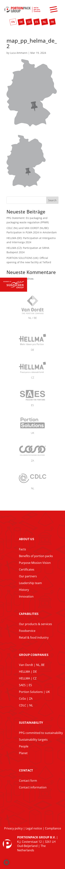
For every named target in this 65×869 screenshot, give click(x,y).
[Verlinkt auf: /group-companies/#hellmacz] (32, 373)
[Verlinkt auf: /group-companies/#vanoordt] (32, 324)
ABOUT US (26, 539)
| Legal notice (32, 828)
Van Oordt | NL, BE (32, 665)
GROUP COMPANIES (33, 655)
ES (36, 22)
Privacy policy (13, 828)
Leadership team (30, 583)
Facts (22, 549)
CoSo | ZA (25, 699)
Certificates (26, 569)
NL (44, 22)
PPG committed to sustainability (41, 733)
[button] (6, 862)
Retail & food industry (34, 637)
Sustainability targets (33, 740)
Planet (23, 753)
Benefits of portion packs (36, 556)
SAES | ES (25, 685)
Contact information (33, 787)
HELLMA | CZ (27, 678)
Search (52, 200)
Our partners (28, 576)
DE (21, 22)
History (24, 590)
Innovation (26, 596)
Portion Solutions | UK (34, 692)
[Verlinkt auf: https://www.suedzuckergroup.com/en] (13, 290)
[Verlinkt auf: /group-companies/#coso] (32, 456)
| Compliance (51, 828)
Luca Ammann (18, 53)
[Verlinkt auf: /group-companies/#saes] (32, 401)
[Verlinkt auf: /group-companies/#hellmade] (32, 345)
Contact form (28, 781)
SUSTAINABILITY (31, 723)
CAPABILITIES (29, 614)
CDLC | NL (26, 705)
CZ (29, 22)
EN (13, 22)
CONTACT (26, 770)
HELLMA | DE (28, 672)
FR (52, 22)
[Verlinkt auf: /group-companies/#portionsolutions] (32, 428)
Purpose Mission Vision (35, 563)
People (23, 746)
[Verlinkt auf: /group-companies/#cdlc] (32, 484)
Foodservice (27, 631)
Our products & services (35, 624)
